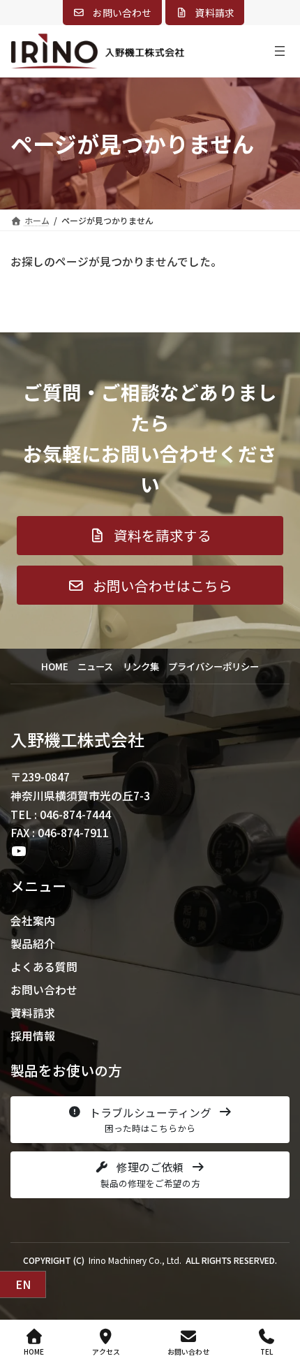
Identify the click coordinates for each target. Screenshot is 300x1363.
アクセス (106, 1351)
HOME (34, 1351)
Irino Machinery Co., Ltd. (135, 1260)
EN (23, 1284)
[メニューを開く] (280, 51)
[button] (112, 12)
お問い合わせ (188, 1351)
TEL (266, 1351)
